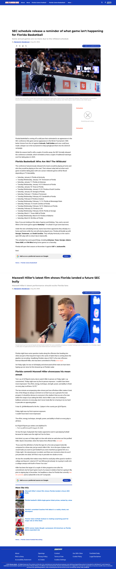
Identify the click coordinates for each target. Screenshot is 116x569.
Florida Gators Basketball (29, 263)
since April (59, 360)
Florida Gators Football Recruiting (31, 539)
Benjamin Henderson (22, 42)
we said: (59, 441)
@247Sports (62, 406)
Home (17, 263)
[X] (102, 2)
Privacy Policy (42, 556)
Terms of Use (58, 556)
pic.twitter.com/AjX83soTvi (37, 426)
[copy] (26, 46)
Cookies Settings (60, 560)
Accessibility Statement (23, 560)
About (23, 2)
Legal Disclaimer (95, 556)
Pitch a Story (19, 556)
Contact (57, 553)
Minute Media (13, 564)
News (28, 2)
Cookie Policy (77, 556)
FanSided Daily (95, 553)
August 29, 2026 (38, 428)
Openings (41, 553)
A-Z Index (41, 560)
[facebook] (105, 2)
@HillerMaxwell (27, 406)
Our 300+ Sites (78, 553)
